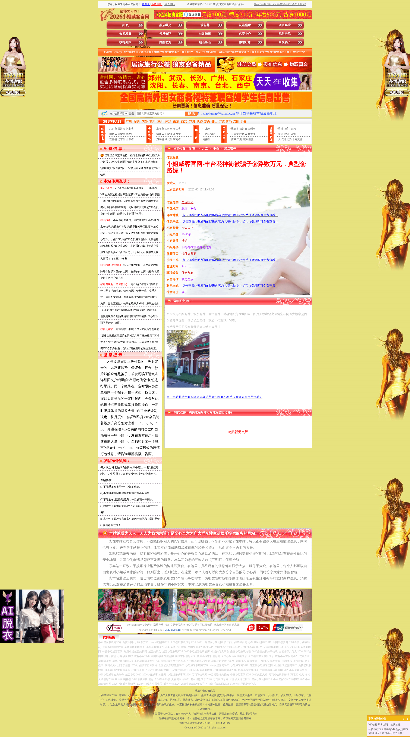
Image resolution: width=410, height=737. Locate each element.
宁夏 (239, 139)
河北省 (130, 128)
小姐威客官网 (173, 630)
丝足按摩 (205, 33)
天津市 (121, 128)
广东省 (206, 128)
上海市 (160, 128)
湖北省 (168, 139)
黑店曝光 (165, 25)
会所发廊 (125, 33)
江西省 (177, 134)
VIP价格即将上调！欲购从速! (384, 724)
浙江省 (177, 128)
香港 (280, 128)
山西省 (113, 134)
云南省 (235, 134)
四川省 (243, 128)
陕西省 (243, 134)
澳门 (287, 128)
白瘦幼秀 (165, 42)
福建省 (160, 134)
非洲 (293, 134)
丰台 (216, 148)
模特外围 (125, 42)
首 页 (125, 25)
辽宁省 (121, 139)
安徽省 (168, 134)
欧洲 (287, 134)
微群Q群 (244, 42)
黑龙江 (130, 134)
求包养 (205, 25)
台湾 (293, 128)
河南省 (177, 139)
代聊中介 (245, 33)
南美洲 (298, 139)
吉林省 (113, 139)
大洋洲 (282, 139)
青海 (245, 139)
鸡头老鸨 (285, 33)
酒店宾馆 (285, 25)
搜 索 (191, 113)
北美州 (290, 139)
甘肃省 (251, 134)
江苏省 (168, 128)
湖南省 (160, 139)
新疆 (250, 139)
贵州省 (251, 128)
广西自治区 (209, 134)
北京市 (113, 128)
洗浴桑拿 (245, 25)
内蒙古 (121, 134)
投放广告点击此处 (205, 690)
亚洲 (280, 134)
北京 (205, 148)
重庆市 (235, 128)
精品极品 (205, 42)
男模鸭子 (285, 42)
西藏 (233, 139)
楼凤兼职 (165, 33)
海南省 (206, 139)
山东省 (130, 139)
